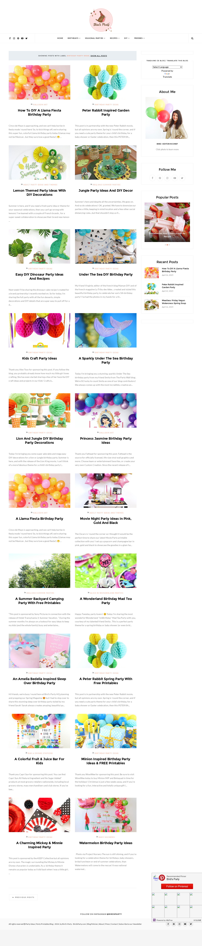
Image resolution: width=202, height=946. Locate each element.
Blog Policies (92, 924)
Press (107, 924)
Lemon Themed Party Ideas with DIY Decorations (39, 192)
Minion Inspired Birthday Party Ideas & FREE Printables (105, 761)
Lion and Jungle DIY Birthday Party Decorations (39, 440)
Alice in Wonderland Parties (106, 593)
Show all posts (99, 56)
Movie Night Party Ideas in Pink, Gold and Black (105, 520)
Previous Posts (24, 897)
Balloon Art (40, 105)
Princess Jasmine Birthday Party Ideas (106, 440)
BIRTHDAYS (73, 38)
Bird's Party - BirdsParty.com (74, 924)
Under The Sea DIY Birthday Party (106, 274)
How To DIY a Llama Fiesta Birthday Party (39, 112)
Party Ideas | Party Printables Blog (39, 924)
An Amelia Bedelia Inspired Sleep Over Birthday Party (39, 681)
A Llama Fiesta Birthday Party (39, 518)
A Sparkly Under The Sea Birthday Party (106, 360)
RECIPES (114, 38)
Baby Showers (107, 837)
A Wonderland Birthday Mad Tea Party (106, 600)
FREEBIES (138, 38)
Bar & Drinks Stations (40, 753)
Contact (114, 924)
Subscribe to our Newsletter (130, 924)
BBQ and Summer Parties (107, 185)
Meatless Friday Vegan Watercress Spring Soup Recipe (174, 303)
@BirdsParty (114, 914)
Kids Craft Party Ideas (39, 358)
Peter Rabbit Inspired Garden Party (105, 112)
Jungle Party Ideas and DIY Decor (106, 190)
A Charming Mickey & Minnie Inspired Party (39, 845)
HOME (60, 38)
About (101, 924)
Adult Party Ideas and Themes (40, 185)
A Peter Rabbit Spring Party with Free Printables (105, 681)
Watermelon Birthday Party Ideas (105, 843)
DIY (125, 38)
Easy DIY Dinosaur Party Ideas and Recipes (39, 276)
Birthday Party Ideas (107, 105)
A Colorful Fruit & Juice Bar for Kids (39, 761)
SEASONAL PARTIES (94, 38)
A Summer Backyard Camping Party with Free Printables (39, 600)
